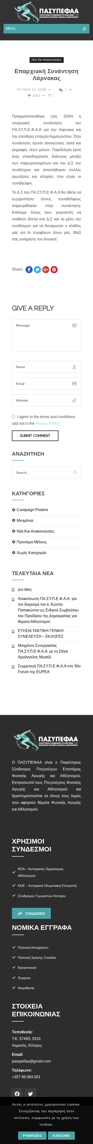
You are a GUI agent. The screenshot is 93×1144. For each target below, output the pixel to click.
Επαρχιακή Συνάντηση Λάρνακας (47, 75)
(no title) (24, 590)
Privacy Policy (48, 423)
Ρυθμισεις (32, 1136)
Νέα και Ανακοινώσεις (46, 59)
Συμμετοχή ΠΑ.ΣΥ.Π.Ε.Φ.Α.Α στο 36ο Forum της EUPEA (49, 669)
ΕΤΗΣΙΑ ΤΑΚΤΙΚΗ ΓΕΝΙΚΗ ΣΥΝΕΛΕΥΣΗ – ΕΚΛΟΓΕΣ (41, 633)
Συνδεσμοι (35, 913)
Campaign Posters (32, 510)
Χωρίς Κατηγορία (31, 553)
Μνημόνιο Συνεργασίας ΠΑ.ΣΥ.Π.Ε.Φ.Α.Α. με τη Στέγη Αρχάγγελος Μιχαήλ (43, 651)
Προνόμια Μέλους (32, 542)
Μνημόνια (25, 520)
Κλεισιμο (61, 1136)
